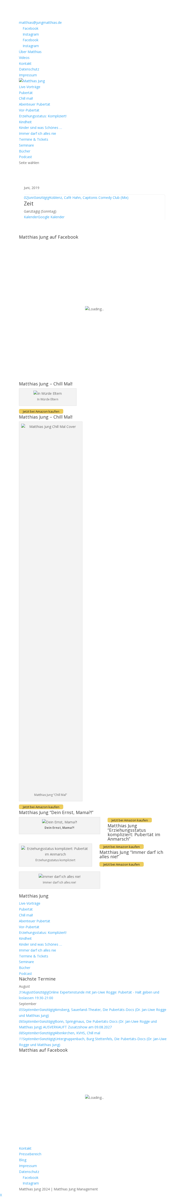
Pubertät (26, 92)
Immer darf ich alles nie (37, 133)
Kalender (31, 217)
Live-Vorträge (29, 86)
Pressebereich (30, 1154)
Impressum (28, 75)
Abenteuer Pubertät (34, 104)
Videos (24, 57)
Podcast (25, 156)
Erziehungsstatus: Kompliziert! (42, 116)
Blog (22, 1159)
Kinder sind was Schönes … (40, 127)
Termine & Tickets (33, 139)
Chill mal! (26, 98)
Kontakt (25, 63)
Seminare (26, 145)
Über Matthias (30, 51)
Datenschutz (29, 69)
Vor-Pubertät (29, 110)
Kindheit (25, 122)
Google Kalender (51, 217)
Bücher (24, 151)
